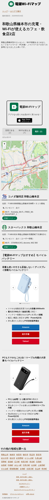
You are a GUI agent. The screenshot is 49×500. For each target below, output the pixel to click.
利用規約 (5, 494)
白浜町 (34, 465)
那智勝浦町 (14, 469)
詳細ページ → (9, 218)
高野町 (4, 462)
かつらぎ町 (29, 458)
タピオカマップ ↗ (24, 483)
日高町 (38, 462)
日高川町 (26, 465)
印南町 (10, 465)
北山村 (37, 469)
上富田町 (41, 465)
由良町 (4, 465)
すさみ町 (4, 469)
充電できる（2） (9, 131)
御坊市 (25, 455)
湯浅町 (10, 462)
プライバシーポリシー (17, 494)
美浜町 (32, 462)
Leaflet (25, 189)
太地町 (22, 469)
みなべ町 (18, 465)
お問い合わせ (30, 494)
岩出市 (12, 458)
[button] (7, 174)
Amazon (25, 327)
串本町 (44, 469)
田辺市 (32, 455)
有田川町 (24, 462)
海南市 (12, 455)
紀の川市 (4, 458)
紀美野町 (19, 458)
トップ (5, 11)
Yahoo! (26, 341)
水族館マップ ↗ (25, 487)
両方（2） (39, 131)
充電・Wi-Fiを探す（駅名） (24, 480)
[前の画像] (13, 288)
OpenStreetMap (35, 189)
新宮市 (38, 455)
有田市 (19, 455)
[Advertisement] (24, 74)
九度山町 (38, 458)
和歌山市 (4, 455)
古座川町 (30, 469)
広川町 (17, 462)
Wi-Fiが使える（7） (24, 131)
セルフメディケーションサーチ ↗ (24, 490)
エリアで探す (15, 11)
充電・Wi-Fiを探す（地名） (24, 477)
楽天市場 (25, 334)
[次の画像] (36, 288)
